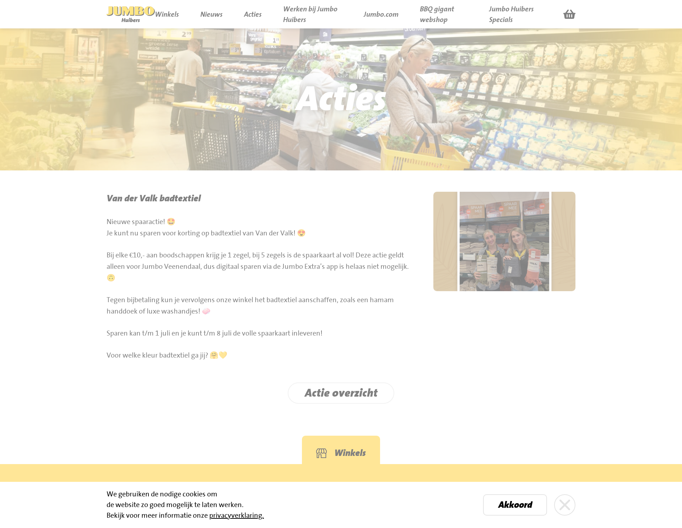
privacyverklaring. (236, 515)
